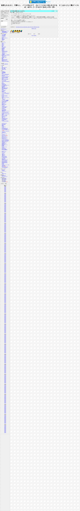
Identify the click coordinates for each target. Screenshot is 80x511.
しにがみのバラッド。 (4, 157)
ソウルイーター (4, 42)
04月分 (5, 189)
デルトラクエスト (4, 102)
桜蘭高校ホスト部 (4, 143)
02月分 (5, 201)
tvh (2, 66)
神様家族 (3, 57)
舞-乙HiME (3, 170)
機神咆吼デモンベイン (4, 144)
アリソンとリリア (4, 80)
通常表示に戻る (34, 28)
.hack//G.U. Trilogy (4, 101)
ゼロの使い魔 (3, 148)
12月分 (5, 224)
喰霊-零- (3, 50)
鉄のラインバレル (4, 55)
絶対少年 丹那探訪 (4, 178)
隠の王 (3, 73)
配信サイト (3, 53)
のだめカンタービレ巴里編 (5, 61)
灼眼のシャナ (3, 87)
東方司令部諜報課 (4, 31)
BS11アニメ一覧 (4, 69)
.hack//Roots (3, 142)
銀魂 (2, 46)
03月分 (5, 190)
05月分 (5, 219)
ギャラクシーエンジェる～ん (5, 139)
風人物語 (3, 145)
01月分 (5, 252)
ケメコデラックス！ (4, 52)
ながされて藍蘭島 (4, 107)
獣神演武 (3, 91)
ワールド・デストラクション (5, 76)
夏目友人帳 (3, 75)
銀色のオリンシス (4, 138)
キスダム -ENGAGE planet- (5, 112)
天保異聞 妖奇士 (4, 132)
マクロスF (3, 71)
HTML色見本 (3, 35)
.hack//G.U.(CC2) (4, 173)
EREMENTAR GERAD (4, 162)
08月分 (5, 247)
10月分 (5, 195)
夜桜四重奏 (3, 48)
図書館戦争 (3, 83)
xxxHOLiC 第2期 (4, 84)
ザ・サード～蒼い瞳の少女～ (5, 140)
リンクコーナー (4, 36)
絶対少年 (3, 166)
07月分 (5, 187)
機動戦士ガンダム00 (4, 59)
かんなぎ (3, 45)
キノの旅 (3, 99)
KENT (32, 35)
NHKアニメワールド (4, 67)
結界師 (3, 89)
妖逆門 (3, 125)
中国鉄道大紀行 (4, 175)
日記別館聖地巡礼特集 (4, 32)
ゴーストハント (4, 126)
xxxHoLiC (3, 147)
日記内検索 (3, 39)
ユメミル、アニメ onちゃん (5, 93)
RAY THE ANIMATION (4, 149)
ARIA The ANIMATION (4, 161)
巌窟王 (3, 43)
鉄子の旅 (3, 120)
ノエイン (3, 153)
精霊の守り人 (3, 116)
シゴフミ (3, 94)
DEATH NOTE (3, 124)
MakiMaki (35, 35)
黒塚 (2, 58)
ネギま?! (3, 127)
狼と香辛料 (3, 86)
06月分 (5, 188)
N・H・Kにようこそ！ (5, 137)
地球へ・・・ (3, 117)
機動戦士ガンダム (4, 104)
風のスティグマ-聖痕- (4, 115)
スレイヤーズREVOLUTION (5, 74)
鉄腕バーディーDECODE (5, 79)
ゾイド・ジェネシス (4, 160)
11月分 (5, 275)
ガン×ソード (3, 169)
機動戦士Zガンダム (4, 60)
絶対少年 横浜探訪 (4, 179)
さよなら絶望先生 (4, 119)
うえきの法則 (3, 152)
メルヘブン (3, 134)
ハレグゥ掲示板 (4, 34)
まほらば (3, 163)
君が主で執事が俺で (4, 88)
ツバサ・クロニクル (4, 167)
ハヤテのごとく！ (4, 103)
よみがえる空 (3, 158)
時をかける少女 (4, 135)
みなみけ (3, 96)
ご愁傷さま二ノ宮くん (4, 106)
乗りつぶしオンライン (4, 176)
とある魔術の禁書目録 (4, 51)
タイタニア (3, 47)
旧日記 (3, 38)
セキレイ (3, 78)
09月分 (5, 206)
